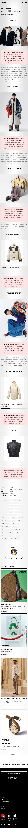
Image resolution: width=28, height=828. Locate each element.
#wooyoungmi (5, 506)
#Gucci (15, 503)
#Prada (3, 509)
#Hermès (21, 517)
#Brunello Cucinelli (16, 529)
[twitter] (11, 558)
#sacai (18, 532)
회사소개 (3, 797)
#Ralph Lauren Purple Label (8, 535)
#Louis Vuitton (5, 538)
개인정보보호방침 (5, 801)
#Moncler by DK (5, 517)
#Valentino (10, 509)
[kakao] (16, 558)
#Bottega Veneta (14, 538)
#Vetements (15, 523)
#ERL (19, 520)
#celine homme (20, 535)
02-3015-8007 (9, 806)
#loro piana (12, 520)
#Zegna (4, 514)
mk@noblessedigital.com (7, 810)
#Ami (3, 512)
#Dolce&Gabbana (6, 526)
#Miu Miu (14, 517)
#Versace (4, 532)
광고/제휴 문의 (4, 799)
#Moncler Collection (19, 512)
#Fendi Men (4, 520)
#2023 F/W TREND (6, 503)
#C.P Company (5, 529)
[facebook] (7, 558)
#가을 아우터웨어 (6, 500)
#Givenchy (11, 532)
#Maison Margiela (6, 523)
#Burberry (9, 512)
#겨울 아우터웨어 (17, 500)
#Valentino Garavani (20, 509)
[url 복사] (21, 558)
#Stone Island (20, 506)
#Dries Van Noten (12, 514)
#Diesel (13, 506)
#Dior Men (15, 526)
